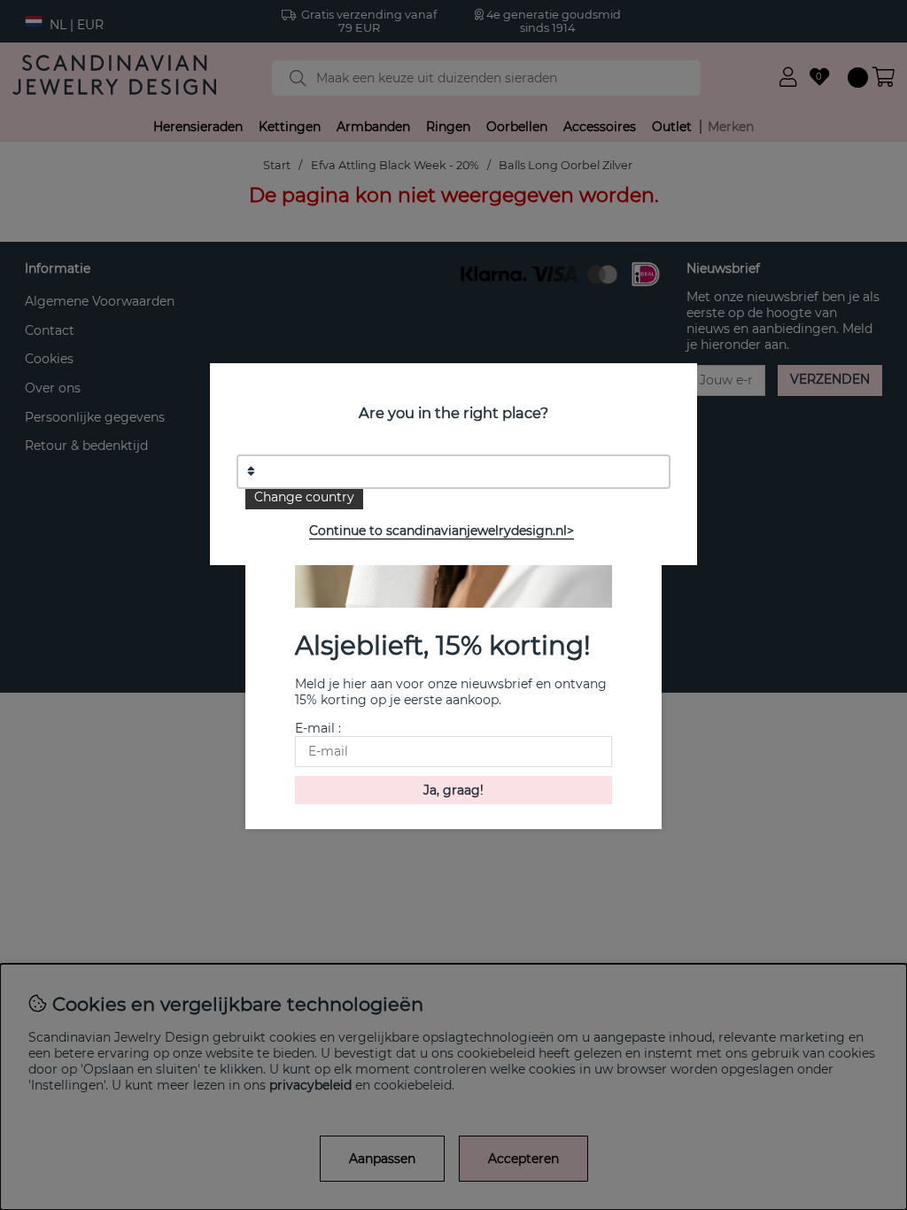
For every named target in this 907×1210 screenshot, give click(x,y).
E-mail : (318, 728)
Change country (304, 497)
